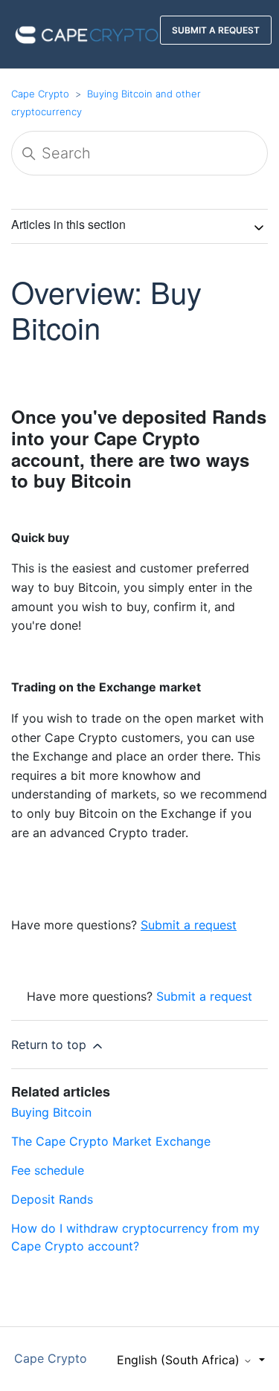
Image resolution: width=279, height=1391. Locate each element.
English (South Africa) (180, 1359)
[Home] (87, 32)
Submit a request (204, 996)
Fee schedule (47, 1170)
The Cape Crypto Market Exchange (111, 1141)
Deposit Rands (52, 1199)
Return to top (50, 1044)
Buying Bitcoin (51, 1112)
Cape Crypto (40, 94)
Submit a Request (216, 30)
